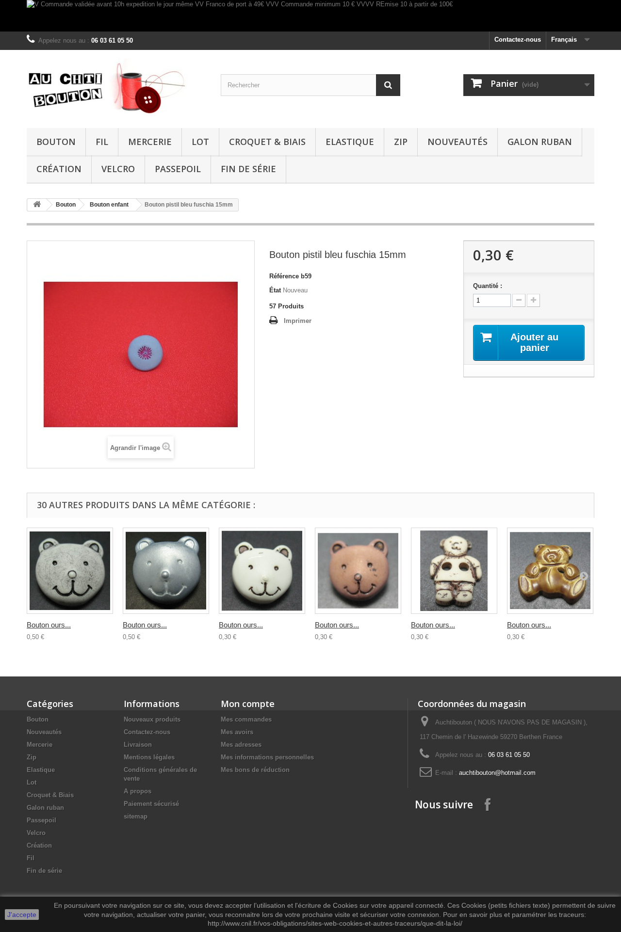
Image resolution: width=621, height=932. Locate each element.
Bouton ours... (49, 625)
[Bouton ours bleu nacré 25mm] (166, 571)
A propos (137, 791)
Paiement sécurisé (151, 803)
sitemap (135, 816)
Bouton (56, 141)
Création (59, 169)
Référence (284, 276)
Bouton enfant (109, 204)
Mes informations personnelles (267, 757)
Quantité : (487, 285)
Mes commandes (246, 719)
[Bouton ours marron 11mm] (358, 571)
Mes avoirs (237, 732)
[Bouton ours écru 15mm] (454, 571)
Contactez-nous (517, 39)
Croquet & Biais (267, 141)
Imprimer (297, 320)
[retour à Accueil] (37, 205)
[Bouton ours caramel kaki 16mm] (550, 571)
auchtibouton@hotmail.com (497, 772)
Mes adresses (241, 744)
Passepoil (178, 169)
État (275, 290)
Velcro (118, 169)
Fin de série (248, 169)
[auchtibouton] (116, 86)
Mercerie (150, 141)
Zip (401, 141)
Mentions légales (149, 757)
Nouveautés (457, 141)
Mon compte (248, 703)
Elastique (350, 141)
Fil (102, 141)
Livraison (138, 744)
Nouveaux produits (152, 719)
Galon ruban (539, 141)
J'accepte (21, 914)
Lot (200, 141)
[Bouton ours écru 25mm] (70, 571)
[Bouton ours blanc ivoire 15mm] (262, 571)
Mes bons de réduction (255, 769)
